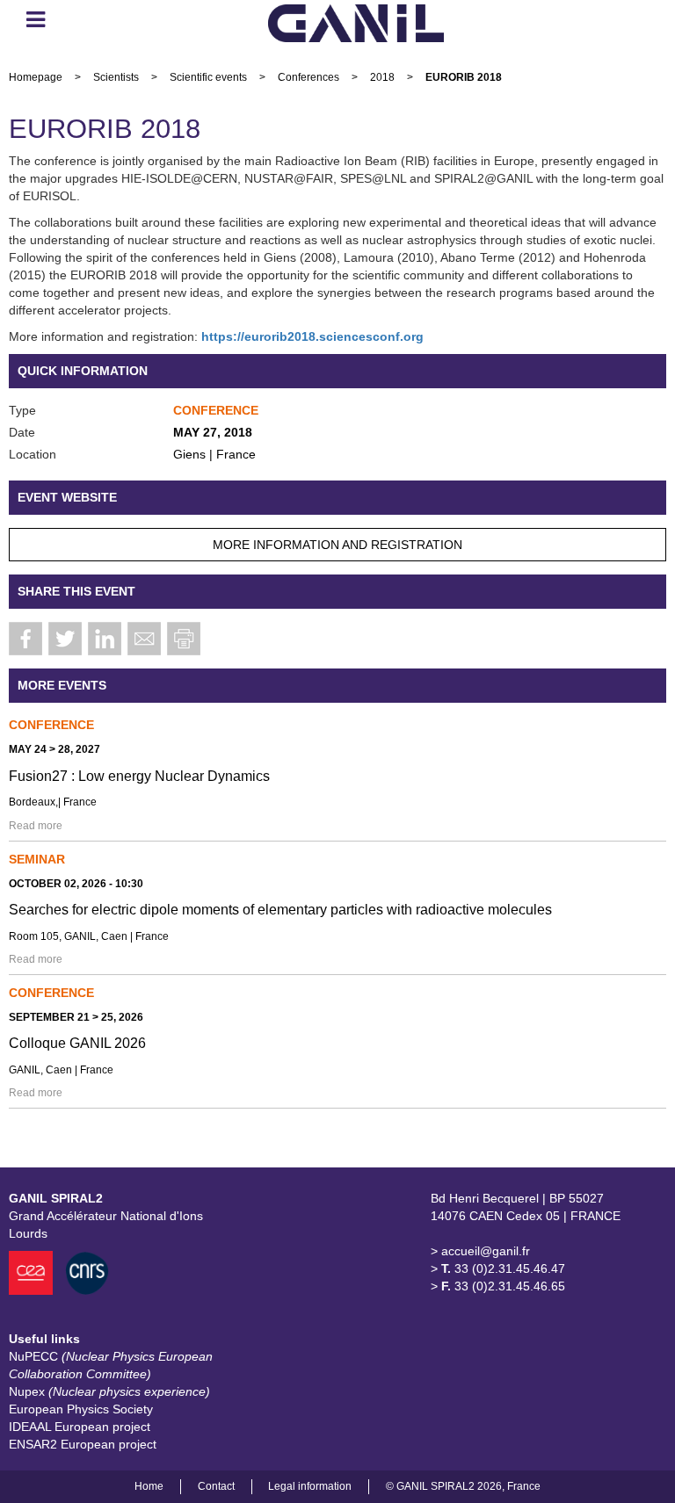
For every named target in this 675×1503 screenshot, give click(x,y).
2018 (382, 77)
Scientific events (208, 77)
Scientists (116, 77)
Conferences (308, 77)
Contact (216, 1486)
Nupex (109, 1391)
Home (148, 1486)
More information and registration (337, 545)
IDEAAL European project (79, 1427)
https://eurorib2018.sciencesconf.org (312, 336)
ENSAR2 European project (82, 1444)
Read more (35, 826)
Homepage (35, 77)
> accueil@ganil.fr (480, 1251)
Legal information (310, 1486)
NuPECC (111, 1365)
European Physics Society (81, 1409)
